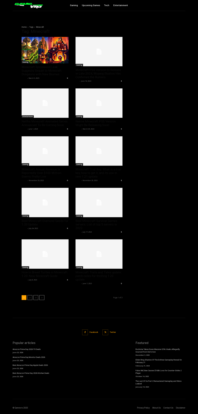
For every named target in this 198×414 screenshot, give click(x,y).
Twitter (113, 332)
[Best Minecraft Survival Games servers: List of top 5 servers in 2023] (99, 202)
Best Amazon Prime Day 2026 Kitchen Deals (31, 373)
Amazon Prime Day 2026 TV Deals (27, 349)
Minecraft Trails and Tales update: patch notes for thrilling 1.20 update (99, 276)
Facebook (94, 332)
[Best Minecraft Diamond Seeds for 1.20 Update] (45, 202)
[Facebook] (85, 332)
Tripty (24, 129)
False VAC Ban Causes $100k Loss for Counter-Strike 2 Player (158, 371)
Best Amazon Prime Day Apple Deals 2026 (30, 365)
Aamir (78, 129)
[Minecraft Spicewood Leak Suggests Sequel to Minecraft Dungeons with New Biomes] (45, 50)
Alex (77, 81)
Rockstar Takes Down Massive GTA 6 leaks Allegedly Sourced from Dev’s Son (158, 350)
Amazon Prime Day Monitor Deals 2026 (29, 357)
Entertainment (27, 116)
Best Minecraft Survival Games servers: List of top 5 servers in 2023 (96, 224)
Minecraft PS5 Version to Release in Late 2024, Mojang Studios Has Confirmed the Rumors (98, 73)
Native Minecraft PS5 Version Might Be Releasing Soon (96, 123)
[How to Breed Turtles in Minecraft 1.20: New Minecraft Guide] (45, 254)
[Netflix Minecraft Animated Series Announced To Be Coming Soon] (45, 103)
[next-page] (41, 297)
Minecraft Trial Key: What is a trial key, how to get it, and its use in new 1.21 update (98, 173)
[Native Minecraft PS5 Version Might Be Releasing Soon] (99, 103)
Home (24, 27)
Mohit (24, 78)
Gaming (25, 62)
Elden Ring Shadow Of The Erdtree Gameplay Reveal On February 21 (159, 361)
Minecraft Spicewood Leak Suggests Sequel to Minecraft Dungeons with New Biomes (41, 70)
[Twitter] (105, 332)
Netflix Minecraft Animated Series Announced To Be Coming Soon (45, 123)
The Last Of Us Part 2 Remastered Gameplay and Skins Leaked (158, 382)
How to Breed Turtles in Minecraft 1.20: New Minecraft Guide (44, 274)
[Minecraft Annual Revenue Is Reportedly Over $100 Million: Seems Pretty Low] (45, 151)
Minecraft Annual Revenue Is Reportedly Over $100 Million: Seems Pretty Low (42, 173)
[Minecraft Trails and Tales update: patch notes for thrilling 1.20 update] (99, 254)
